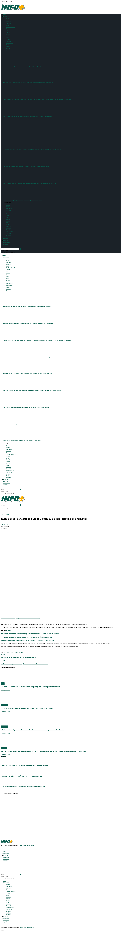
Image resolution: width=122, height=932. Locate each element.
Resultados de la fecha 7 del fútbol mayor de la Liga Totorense (22, 776)
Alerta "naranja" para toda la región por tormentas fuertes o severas (24, 765)
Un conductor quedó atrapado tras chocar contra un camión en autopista (26, 637)
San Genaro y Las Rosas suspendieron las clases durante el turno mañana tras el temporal (27, 116)
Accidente (6, 652)
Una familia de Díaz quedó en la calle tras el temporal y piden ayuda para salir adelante (27, 66)
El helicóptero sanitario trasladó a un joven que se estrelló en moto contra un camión (30, 634)
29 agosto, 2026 (5, 690)
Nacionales (6, 242)
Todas (7, 18)
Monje (7, 37)
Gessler (8, 34)
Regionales (6, 16)
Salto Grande (9, 43)
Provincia (8, 41)
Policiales (6, 238)
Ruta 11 (21, 652)
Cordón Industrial (10, 27)
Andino (8, 20)
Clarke (7, 25)
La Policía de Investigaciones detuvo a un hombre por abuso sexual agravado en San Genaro (28, 82)
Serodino (8, 46)
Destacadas (5, 525)
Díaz (7, 30)
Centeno (8, 23)
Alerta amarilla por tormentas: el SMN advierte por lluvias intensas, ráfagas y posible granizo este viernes (32, 149)
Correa (8, 29)
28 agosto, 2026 (5, 711)
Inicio (4, 14)
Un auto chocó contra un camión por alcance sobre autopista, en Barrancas (27, 708)
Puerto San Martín (14, 652)
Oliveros (8, 39)
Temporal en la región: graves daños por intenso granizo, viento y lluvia (22, 200)
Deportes (5, 240)
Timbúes (8, 48)
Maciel (7, 36)
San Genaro (9, 45)
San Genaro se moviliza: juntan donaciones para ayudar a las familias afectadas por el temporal (29, 183)
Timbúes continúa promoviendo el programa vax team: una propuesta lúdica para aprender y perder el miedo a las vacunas (37, 99)
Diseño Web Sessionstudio (27, 845)
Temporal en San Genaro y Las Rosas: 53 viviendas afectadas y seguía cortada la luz (26, 166)
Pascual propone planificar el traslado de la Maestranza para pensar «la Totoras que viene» (28, 133)
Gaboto (8, 32)
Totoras (8, 50)
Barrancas (8, 21)
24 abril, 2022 (4, 523)
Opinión (5, 244)
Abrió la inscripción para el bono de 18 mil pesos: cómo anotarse (23, 787)
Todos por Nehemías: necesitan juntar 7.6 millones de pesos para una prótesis (27, 640)
